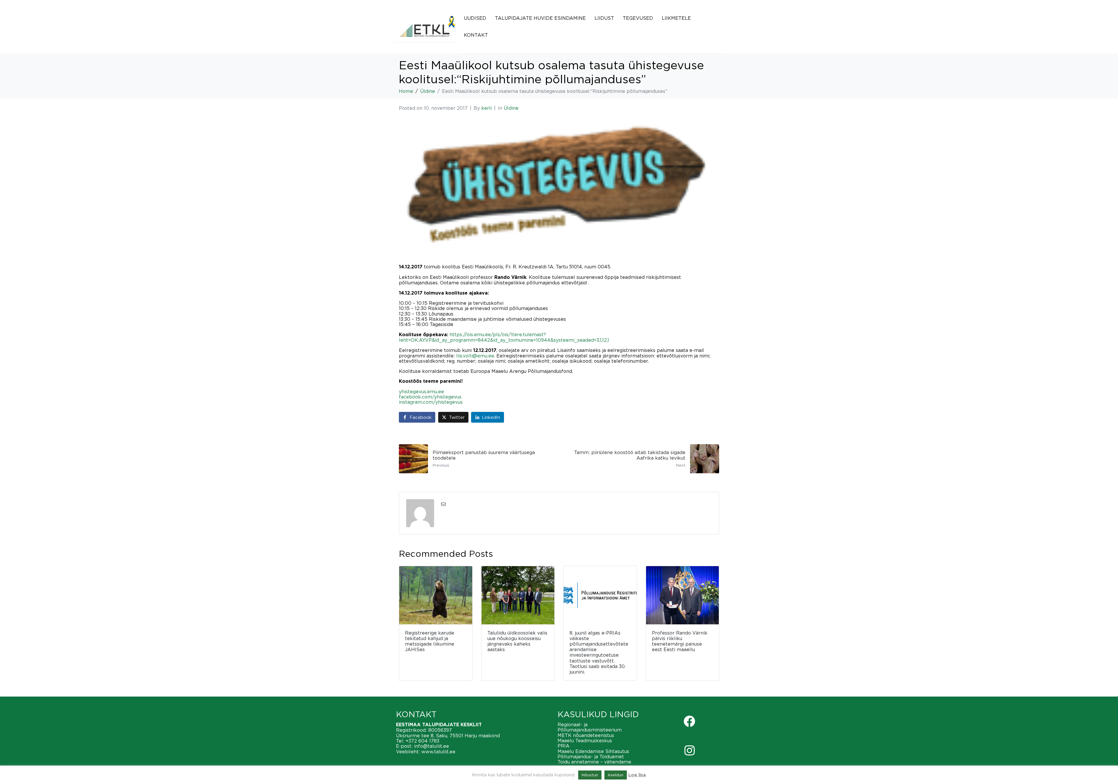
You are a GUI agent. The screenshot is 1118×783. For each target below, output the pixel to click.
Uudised (475, 18)
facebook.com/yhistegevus (430, 396)
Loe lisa (637, 775)
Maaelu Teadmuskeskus (585, 740)
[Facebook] (689, 721)
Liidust (604, 18)
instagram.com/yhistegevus (431, 402)
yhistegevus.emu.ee (421, 391)
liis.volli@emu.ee (475, 355)
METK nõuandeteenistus (586, 735)
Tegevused (638, 18)
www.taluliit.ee (438, 751)
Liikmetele (676, 18)
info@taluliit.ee (431, 746)
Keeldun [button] (615, 775)
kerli (486, 108)
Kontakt (476, 35)
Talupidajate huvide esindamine (540, 18)
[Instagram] (689, 750)
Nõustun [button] (590, 775)
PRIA (563, 745)
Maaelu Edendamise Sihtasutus (593, 751)
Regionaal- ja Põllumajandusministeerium (590, 727)
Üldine (511, 108)
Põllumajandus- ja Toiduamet (591, 756)
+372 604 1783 (422, 740)
